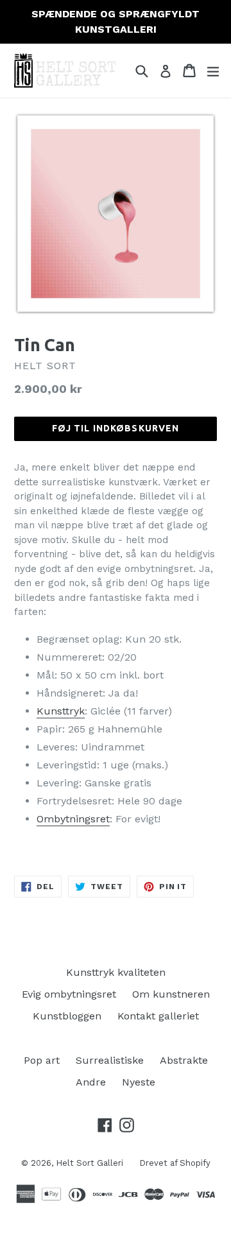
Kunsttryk (61, 711)
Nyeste (138, 1082)
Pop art (42, 1060)
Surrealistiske (110, 1060)
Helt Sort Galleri (89, 1163)
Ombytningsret (73, 819)
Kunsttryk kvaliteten (116, 972)
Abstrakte (184, 1060)
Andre (91, 1082)
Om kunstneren (171, 994)
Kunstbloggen (67, 1016)
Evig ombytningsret (69, 994)
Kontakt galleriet (158, 1016)
